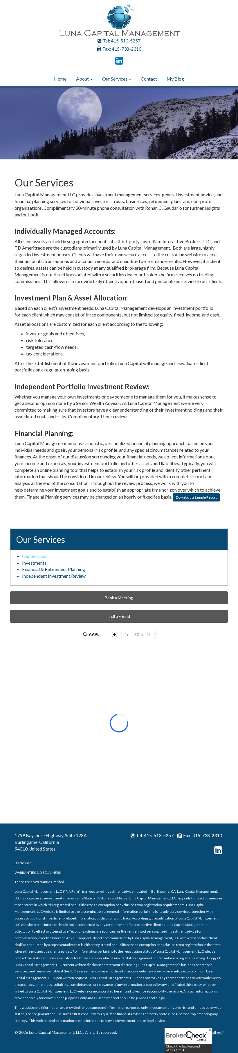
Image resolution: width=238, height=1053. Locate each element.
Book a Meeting (119, 597)
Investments (34, 562)
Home (60, 78)
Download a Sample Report (196, 497)
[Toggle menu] (91, 79)
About (82, 78)
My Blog (175, 78)
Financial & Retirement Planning (53, 569)
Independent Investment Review (54, 576)
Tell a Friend (119, 616)
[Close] (208, 1032)
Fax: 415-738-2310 (121, 48)
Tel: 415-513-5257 (121, 40)
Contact (149, 78)
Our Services (114, 78)
